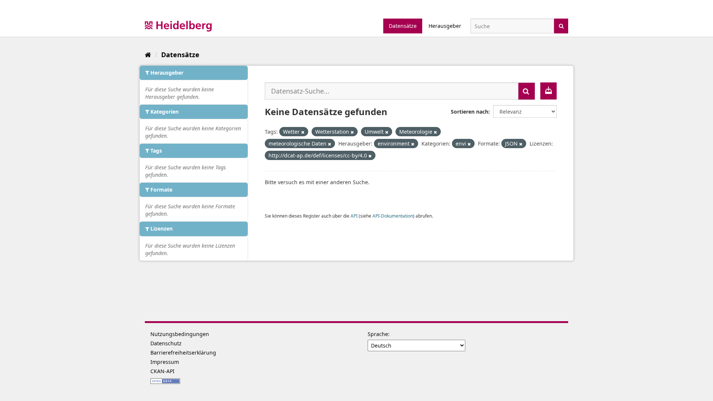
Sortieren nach (469, 111)
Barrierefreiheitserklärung (183, 352)
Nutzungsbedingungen (179, 334)
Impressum (164, 361)
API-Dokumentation (392, 216)
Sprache (378, 334)
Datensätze (403, 25)
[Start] (148, 54)
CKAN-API (162, 371)
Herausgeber (445, 25)
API (354, 216)
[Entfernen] (303, 132)
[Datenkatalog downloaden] (548, 91)
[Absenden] (561, 25)
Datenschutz (166, 343)
